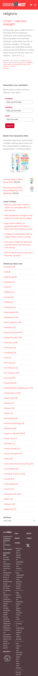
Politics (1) (8, 413)
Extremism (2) (10, 347)
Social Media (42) (11, 469)
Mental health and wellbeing (11, 64)
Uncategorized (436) (12, 494)
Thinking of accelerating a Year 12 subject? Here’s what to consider (19, 631)
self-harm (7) (9, 443)
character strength (16, 62)
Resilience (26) (10, 428)
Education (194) (10, 342)
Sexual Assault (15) (12, 448)
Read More (6, 68)
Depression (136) (11, 317)
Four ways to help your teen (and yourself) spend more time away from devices (17, 245)
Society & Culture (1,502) (14, 474)
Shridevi (7, 60)
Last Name (8, 107)
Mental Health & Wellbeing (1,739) (18, 388)
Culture (24, 62)
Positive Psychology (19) (14, 423)
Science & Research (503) (14, 433)
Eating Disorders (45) (13, 337)
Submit (9, 125)
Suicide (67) (9, 479)
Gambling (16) (10, 352)
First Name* (9, 99)
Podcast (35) (9, 408)
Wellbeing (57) (10, 509)
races (28, 64)
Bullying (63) (9, 282)
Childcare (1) (9, 292)
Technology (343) (11, 484)
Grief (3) (7, 357)
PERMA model (23, 64)
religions (5, 66)
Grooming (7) (9, 363)
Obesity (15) (9, 403)
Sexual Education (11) (13, 453)
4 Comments (12, 66)
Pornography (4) (10, 418)
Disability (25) (10, 327)
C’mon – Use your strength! (15, 23)
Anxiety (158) (9, 267)
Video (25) (8, 499)
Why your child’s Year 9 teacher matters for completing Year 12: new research (17, 207)
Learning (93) (9, 378)
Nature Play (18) (10, 398)
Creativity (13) (10, 307)
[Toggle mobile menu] (35, 5)
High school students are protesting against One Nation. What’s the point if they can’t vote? (18, 226)
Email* (7, 116)
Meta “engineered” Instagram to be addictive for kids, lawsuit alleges (19, 580)
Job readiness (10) (11, 373)
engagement (29, 62)
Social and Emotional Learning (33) (18, 463)
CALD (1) (7, 287)
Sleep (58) (8, 458)
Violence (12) (9, 504)
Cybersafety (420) (11, 312)
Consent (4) (9, 297)
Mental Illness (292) (12, 393)
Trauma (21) (9, 489)
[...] (22, 55)
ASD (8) (7, 272)
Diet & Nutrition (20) (13, 322)
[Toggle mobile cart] (31, 5)
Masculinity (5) (10, 383)
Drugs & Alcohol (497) (13, 332)
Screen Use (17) (10, 438)
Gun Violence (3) (11, 368)
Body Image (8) (10, 277)
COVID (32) (8, 302)
